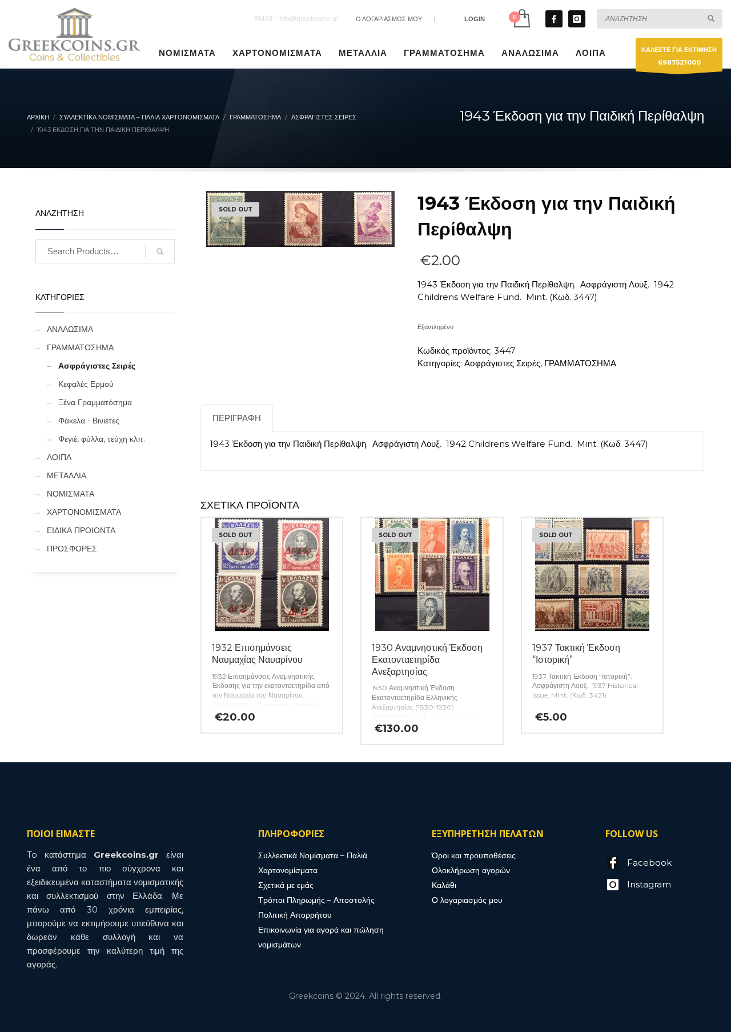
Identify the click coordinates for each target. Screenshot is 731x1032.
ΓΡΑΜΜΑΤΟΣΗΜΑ (580, 363)
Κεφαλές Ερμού (86, 384)
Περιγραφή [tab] (236, 418)
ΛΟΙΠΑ (59, 457)
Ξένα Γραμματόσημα (95, 402)
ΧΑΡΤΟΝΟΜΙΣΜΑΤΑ (84, 512)
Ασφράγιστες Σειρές (502, 363)
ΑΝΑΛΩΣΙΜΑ (70, 329)
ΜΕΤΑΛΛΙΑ (66, 475)
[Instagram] (576, 18)
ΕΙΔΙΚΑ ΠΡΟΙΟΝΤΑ (81, 530)
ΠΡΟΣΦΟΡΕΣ (72, 548)
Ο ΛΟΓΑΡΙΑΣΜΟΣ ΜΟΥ (389, 18)
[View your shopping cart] (521, 18)
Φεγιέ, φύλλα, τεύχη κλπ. (101, 439)
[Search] (160, 251)
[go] (711, 18)
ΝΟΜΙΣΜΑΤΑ (70, 494)
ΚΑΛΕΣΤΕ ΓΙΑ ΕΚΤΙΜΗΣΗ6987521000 (679, 56)
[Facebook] (554, 18)
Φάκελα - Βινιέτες (88, 420)
